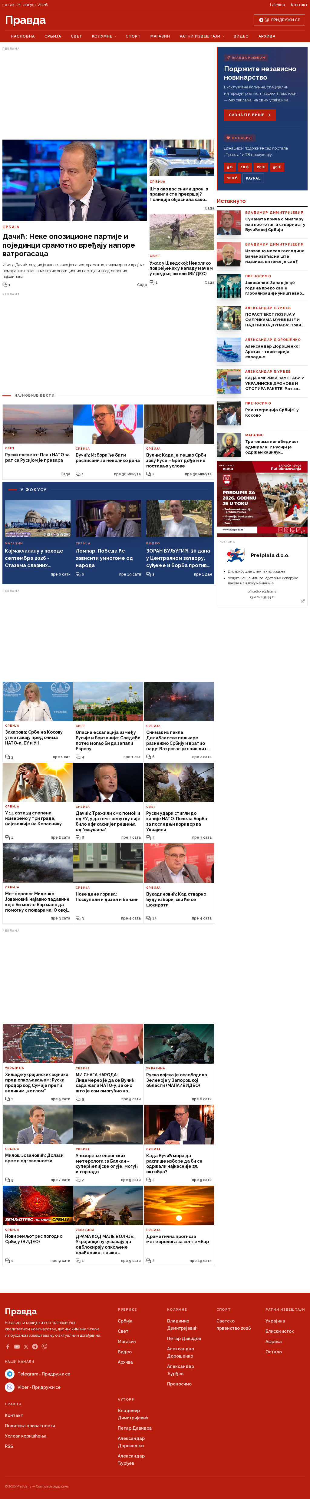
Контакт (299, 4)
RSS (9, 1446)
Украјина (275, 1321)
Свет (76, 36)
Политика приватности (30, 1425)
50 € (277, 167)
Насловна (23, 36)
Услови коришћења (26, 1436)
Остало (273, 1351)
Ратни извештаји (200, 36)
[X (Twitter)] (26, 1346)
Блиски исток (279, 1331)
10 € (245, 167)
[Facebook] (7, 1346)
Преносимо (179, 1384)
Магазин (160, 36)
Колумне (102, 36)
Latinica (277, 4)
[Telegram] (35, 1346)
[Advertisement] (108, 94)
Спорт (133, 36)
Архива (267, 36)
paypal (253, 178)
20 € (261, 167)
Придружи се (285, 20)
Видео (241, 36)
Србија (53, 36)
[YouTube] (17, 1347)
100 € (232, 178)
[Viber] (44, 1346)
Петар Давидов (184, 1338)
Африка (273, 1341)
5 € (230, 167)
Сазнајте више (246, 115)
